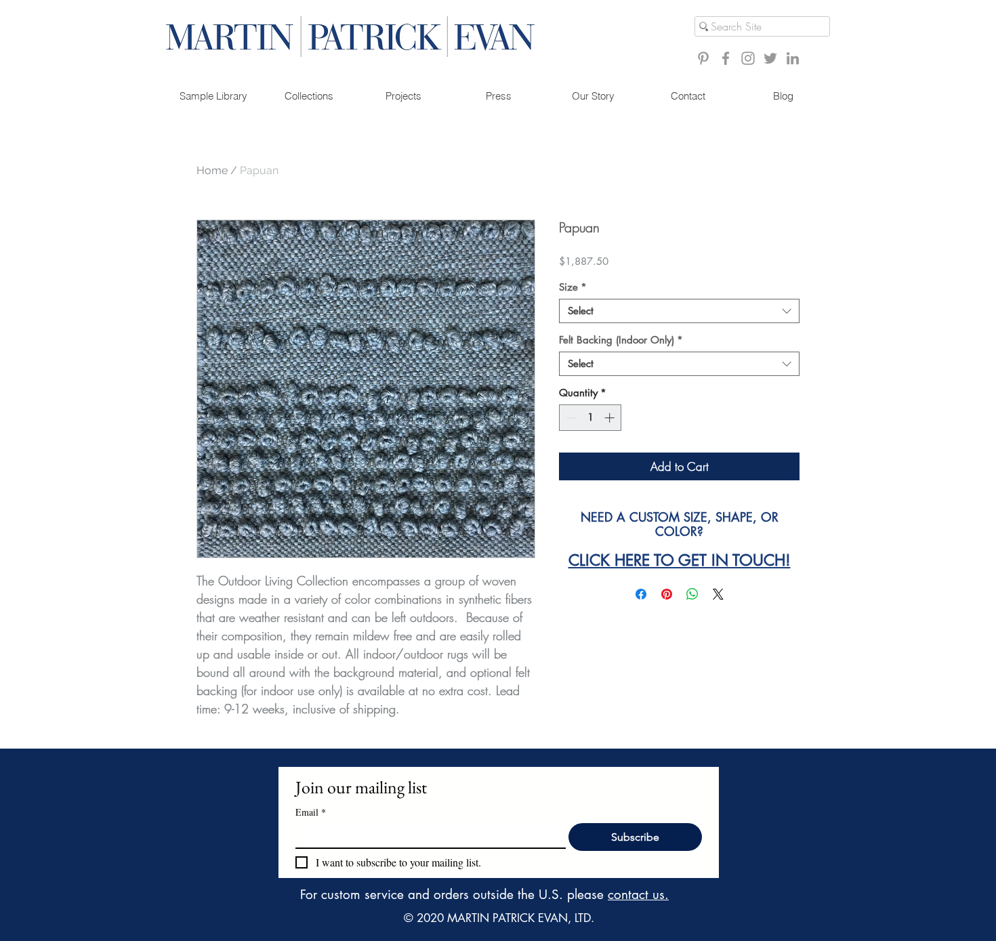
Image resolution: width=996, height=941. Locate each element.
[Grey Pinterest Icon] (703, 58)
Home (212, 170)
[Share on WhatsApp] (692, 594)
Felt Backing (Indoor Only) (621, 340)
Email (310, 812)
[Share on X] (718, 594)
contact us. (638, 894)
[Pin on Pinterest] (667, 594)
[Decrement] (570, 417)
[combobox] (679, 311)
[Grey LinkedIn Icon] (793, 58)
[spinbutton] (590, 417)
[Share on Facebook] (641, 594)
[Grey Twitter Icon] (770, 58)
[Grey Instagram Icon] (748, 58)
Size (573, 287)
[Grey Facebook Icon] (725, 58)
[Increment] (611, 417)
